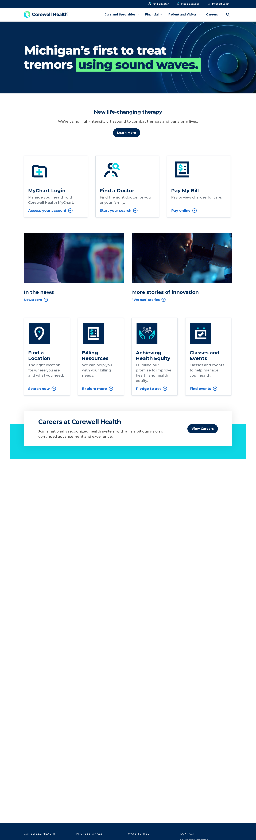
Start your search (115, 210)
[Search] (228, 14)
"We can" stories (146, 300)
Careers (212, 14)
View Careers (203, 429)
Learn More (126, 133)
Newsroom (33, 300)
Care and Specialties (119, 14)
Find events (200, 389)
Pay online (181, 210)
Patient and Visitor (182, 14)
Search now (39, 389)
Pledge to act (148, 389)
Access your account (47, 210)
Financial (152, 14)
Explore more (94, 389)
